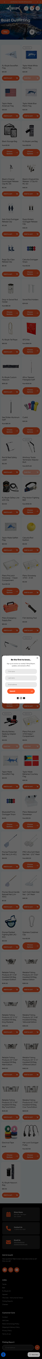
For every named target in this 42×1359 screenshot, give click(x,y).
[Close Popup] (37, 658)
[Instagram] (21, 698)
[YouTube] (24, 698)
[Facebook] (18, 698)
